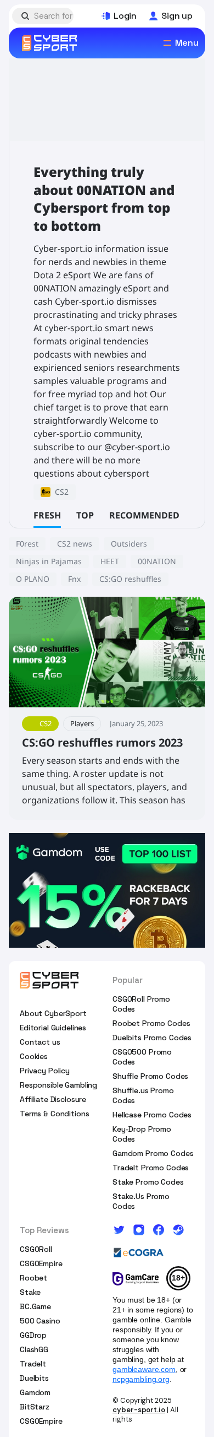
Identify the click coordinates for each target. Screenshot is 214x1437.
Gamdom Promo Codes (152, 1153)
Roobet (33, 1278)
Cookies (34, 1056)
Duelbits (34, 1378)
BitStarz (34, 1407)
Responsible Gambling (58, 1085)
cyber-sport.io (138, 1409)
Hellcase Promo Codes (152, 1115)
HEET (109, 561)
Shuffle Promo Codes (150, 1076)
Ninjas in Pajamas (49, 561)
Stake (30, 1292)
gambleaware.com (144, 1369)
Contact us (40, 1042)
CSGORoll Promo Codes (141, 1004)
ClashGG (34, 1349)
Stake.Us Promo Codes (141, 1201)
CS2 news (74, 543)
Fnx (74, 579)
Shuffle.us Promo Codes (143, 1095)
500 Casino (40, 1321)
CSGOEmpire (41, 1263)
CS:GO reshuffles (130, 579)
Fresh (47, 515)
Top (85, 515)
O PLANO (32, 579)
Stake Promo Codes (148, 1182)
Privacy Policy (45, 1071)
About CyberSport (53, 1013)
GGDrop (33, 1335)
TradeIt (33, 1364)
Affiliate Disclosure (53, 1099)
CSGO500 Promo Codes (142, 1057)
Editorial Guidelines (53, 1028)
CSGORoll (36, 1249)
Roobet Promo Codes (151, 1023)
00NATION (157, 561)
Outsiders (129, 543)
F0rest (27, 543)
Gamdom (35, 1392)
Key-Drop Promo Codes (141, 1134)
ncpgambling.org (141, 1379)
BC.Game (35, 1306)
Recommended (144, 515)
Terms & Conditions (54, 1114)
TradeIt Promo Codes (150, 1168)
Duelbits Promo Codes (152, 1037)
